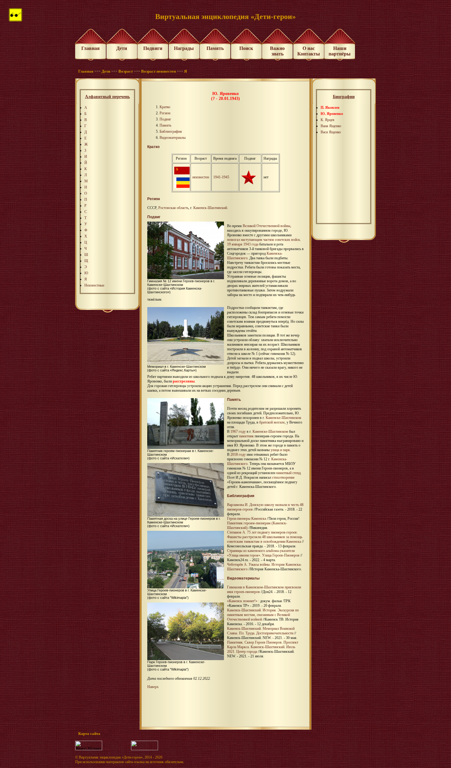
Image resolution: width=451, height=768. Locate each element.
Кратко (165, 107)
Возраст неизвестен (158, 71)
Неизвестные (94, 285)
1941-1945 (221, 177)
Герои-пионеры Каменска (246, 518)
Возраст (125, 71)
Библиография (171, 131)
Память (215, 48)
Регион (165, 113)
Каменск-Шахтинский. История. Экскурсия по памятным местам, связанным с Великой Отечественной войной (263, 615)
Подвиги (152, 48)
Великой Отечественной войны (266, 226)
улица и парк (280, 450)
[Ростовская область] (182, 186)
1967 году (238, 431)
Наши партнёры (340, 51)
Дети (121, 48)
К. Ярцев (327, 120)
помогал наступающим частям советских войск (263, 240)
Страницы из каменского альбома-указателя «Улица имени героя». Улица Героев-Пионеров (263, 553)
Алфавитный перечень (107, 96)
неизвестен (200, 177)
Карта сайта (89, 733)
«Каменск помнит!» (242, 601)
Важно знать (277, 51)
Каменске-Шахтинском (283, 418)
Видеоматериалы (173, 137)
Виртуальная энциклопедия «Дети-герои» (111, 757)
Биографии (344, 96)
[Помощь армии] (248, 183)
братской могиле (272, 422)
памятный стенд (288, 473)
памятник (246, 436)
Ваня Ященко (331, 126)
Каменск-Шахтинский (210, 208)
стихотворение (283, 477)
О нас (309, 48)
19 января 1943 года (242, 244)
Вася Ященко (331, 132)
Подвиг (165, 119)
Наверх (153, 687)
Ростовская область (173, 208)
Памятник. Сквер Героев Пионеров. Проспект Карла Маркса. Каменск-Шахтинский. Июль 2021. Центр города (262, 647)
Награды (184, 48)
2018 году (238, 454)
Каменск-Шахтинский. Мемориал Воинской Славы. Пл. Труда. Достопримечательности (261, 630)
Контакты (308, 53)
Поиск (246, 48)
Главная (90, 48)
